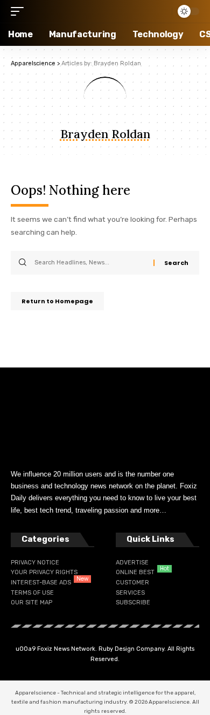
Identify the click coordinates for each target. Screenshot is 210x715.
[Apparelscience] (76, 11)
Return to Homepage (57, 301)
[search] (161, 11)
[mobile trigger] (20, 11)
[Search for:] (89, 263)
